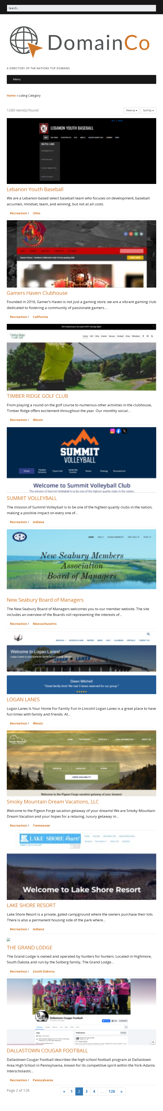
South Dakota (44, 971)
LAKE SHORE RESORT (31, 905)
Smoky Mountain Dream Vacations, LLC (53, 801)
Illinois (38, 420)
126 (112, 1091)
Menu (17, 79)
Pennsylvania (43, 1080)
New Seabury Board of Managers (45, 599)
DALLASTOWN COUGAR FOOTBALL (47, 1050)
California (40, 317)
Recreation (18, 213)
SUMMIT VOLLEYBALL (32, 498)
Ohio (36, 213)
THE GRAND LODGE (29, 947)
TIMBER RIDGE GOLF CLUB (37, 396)
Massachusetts (45, 624)
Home (11, 95)
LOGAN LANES (23, 699)
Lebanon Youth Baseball (35, 189)
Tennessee (41, 825)
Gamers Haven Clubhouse (37, 292)
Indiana (38, 522)
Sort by (147, 110)
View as (131, 110)
